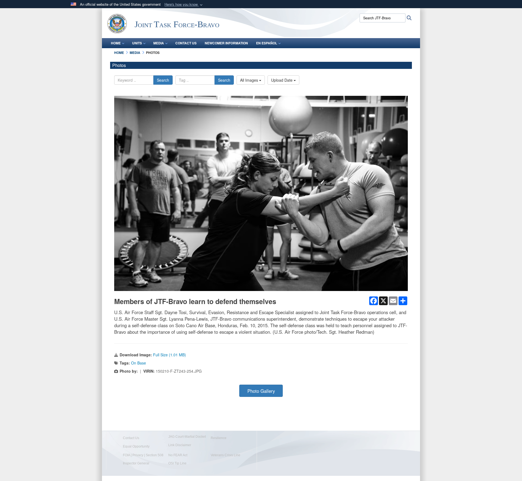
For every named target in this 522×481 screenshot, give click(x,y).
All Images (249, 80)
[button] (184, 4)
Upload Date (282, 80)
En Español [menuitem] (266, 43)
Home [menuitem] (116, 43)
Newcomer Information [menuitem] (226, 43)
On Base (138, 363)
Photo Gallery (261, 391)
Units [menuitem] (137, 43)
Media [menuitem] (158, 43)
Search (163, 80)
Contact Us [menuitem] (186, 43)
